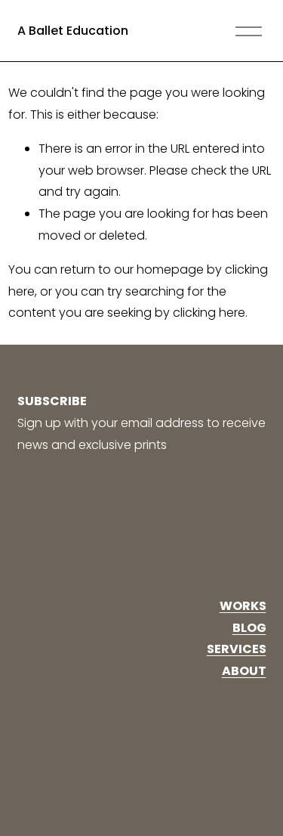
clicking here (209, 312)
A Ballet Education (72, 30)
